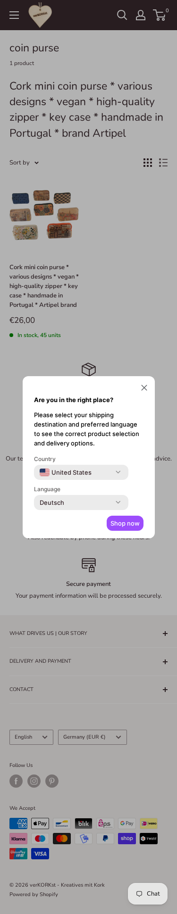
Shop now (125, 523)
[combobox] (66, 472)
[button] (144, 389)
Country (45, 458)
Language (47, 489)
